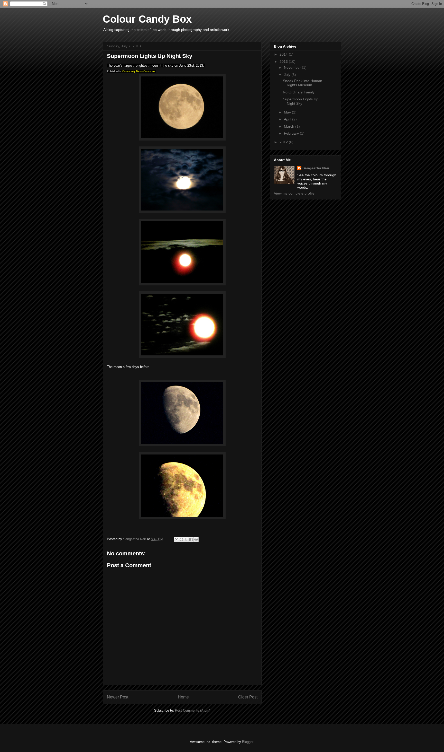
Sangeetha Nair (315, 168)
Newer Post (117, 697)
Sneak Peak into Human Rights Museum (302, 83)
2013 (284, 61)
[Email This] (176, 539)
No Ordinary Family (298, 92)
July (287, 75)
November (293, 67)
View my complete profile (294, 193)
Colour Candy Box (147, 19)
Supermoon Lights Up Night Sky (300, 101)
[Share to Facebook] (191, 539)
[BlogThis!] (181, 539)
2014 (284, 54)
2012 (284, 142)
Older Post (247, 697)
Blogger (247, 742)
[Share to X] (186, 539)
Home (183, 697)
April (288, 119)
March (289, 126)
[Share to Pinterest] (196, 539)
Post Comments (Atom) (192, 710)
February (292, 133)
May (288, 112)
